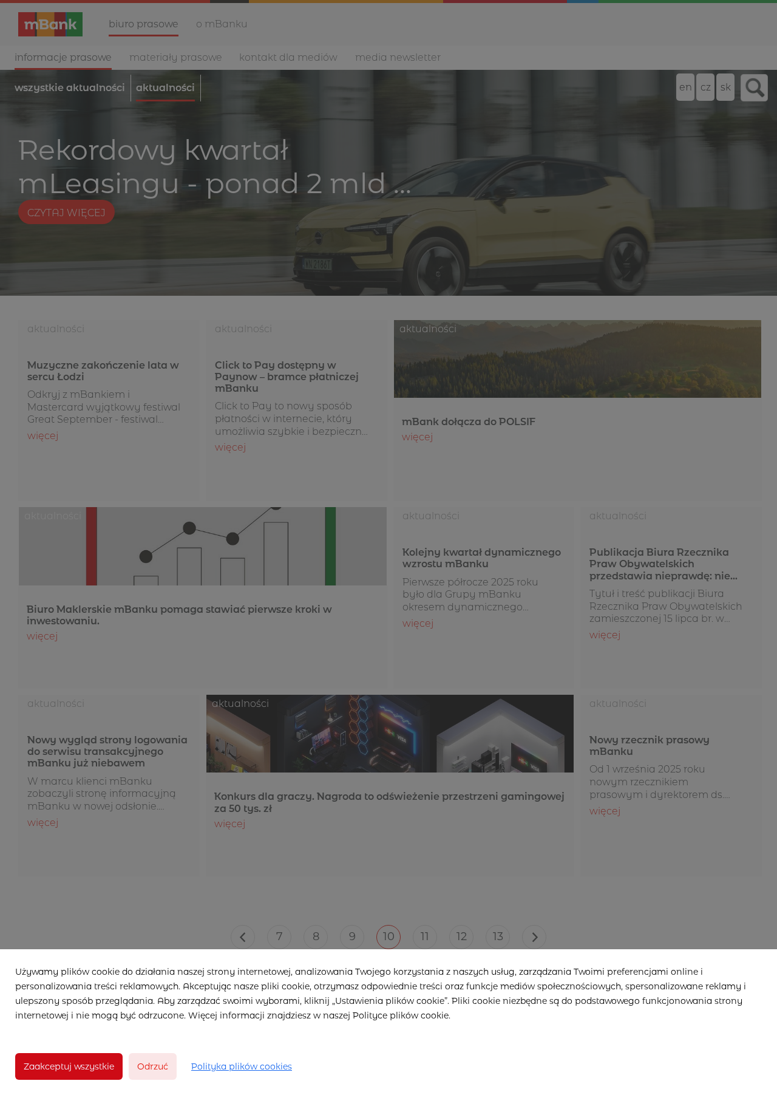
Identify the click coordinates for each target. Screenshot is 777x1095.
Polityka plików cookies (241, 1066)
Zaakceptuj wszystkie (69, 1066)
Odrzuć (152, 1066)
